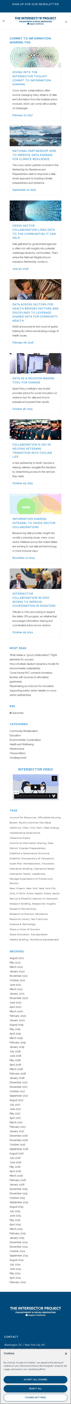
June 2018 (15, 1055)
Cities (25, 827)
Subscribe (17, 713)
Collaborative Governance (25, 833)
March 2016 (16, 1175)
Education (15, 735)
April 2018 (15, 1064)
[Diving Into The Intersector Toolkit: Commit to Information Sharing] (35, 57)
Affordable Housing (49, 817)
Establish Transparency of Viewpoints (32, 858)
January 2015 (17, 1237)
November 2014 (19, 1246)
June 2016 (15, 1162)
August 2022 (17, 958)
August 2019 (16, 1024)
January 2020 (17, 1020)
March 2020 (16, 1011)
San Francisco (39, 919)
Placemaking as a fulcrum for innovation (32, 686)
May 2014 (15, 1273)
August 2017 (16, 1100)
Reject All (35, 1388)
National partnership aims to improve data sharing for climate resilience (34, 155)
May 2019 (15, 1029)
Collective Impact (20, 838)
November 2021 (19, 976)
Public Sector (52, 893)
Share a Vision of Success (25, 929)
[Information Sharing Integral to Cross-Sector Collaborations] (35, 504)
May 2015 (15, 1220)
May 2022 (15, 962)
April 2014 (15, 1277)
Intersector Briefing (21, 868)
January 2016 (17, 1184)
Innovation (48, 863)
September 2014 (19, 1255)
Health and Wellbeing (22, 744)
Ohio (12, 893)
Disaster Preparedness (32, 848)
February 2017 (18, 1126)
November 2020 (19, 998)
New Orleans (17, 888)
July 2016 (15, 1158)
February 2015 (18, 1233)
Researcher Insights (44, 903)
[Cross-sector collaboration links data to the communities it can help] (35, 210)
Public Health (35, 893)
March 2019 (16, 1038)
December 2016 (19, 1135)
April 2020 (15, 1007)
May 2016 (15, 1166)
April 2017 (15, 1118)
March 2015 (16, 1229)
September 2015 (19, 1202)
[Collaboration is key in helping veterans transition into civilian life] (35, 429)
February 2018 (18, 1073)
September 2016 (19, 1149)
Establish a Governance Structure (29, 853)
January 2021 (17, 993)
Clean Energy (51, 827)
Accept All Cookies (35, 1379)
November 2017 (18, 1087)
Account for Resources (23, 817)
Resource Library (20, 919)
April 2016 (15, 1171)
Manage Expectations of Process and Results (31, 881)
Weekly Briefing (19, 939)
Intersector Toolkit (20, 874)
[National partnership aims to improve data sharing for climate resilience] (35, 136)
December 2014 (19, 1242)
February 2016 (18, 1180)
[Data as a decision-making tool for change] (35, 363)
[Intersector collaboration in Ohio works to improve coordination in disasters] (35, 578)
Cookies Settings (35, 1397)
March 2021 (16, 989)
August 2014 (16, 1260)
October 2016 (17, 1144)
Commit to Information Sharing (28, 843)
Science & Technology (23, 924)
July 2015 (15, 1211)
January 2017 (17, 1131)
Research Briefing (20, 903)
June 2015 (15, 1215)
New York (32, 888)
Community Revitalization (24, 731)
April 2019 (15, 1033)
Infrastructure (17, 748)
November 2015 (18, 1193)
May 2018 (15, 1060)
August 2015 (16, 1206)
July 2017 (15, 1104)
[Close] (66, 1353)
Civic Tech (36, 827)
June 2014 (15, 1269)
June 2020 (16, 1002)
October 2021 (17, 980)
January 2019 (17, 1047)
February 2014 (18, 1282)
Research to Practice (22, 914)
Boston (14, 822)
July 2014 (15, 1264)
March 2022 (16, 967)
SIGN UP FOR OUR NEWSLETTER (35, 4)
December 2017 (18, 1082)
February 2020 (18, 1015)
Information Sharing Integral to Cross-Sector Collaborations (33, 523)
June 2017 (15, 1109)
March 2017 (16, 1122)
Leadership (38, 874)
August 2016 (17, 1153)
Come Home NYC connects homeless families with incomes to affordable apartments (31, 677)
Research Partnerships (23, 909)
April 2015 (15, 1224)
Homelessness (31, 863)
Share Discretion (19, 934)
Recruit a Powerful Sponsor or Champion (34, 898)
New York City (47, 888)
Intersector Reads (44, 868)
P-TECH (21, 893)
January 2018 (17, 1078)
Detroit (14, 848)
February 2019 (18, 1042)
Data (50, 843)
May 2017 (15, 1113)
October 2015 (17, 1198)
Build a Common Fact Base (35, 822)
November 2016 (19, 1140)
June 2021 (15, 984)
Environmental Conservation (25, 740)
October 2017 (17, 1091)
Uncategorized (18, 757)
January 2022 (17, 971)
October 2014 (17, 1251)
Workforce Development (44, 939)
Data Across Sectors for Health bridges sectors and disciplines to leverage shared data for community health (35, 312)
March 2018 (16, 1069)
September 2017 (19, 1095)
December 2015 (18, 1189)
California (15, 827)
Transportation (18, 753)
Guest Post (16, 863)
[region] (35, 1376)
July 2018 (15, 1051)
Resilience (41, 914)
